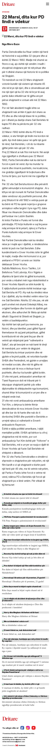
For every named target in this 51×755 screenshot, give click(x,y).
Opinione (5, 12)
